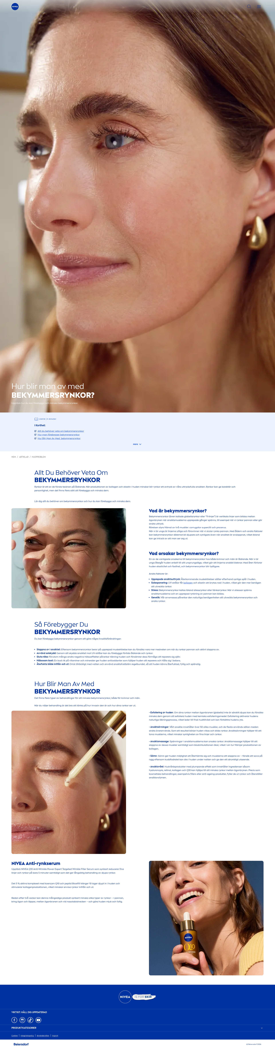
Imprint (55, 1036)
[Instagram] (22, 1020)
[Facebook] (14, 1020)
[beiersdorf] (21, 1044)
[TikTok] (30, 1020)
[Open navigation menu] (259, 6)
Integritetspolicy (27, 1036)
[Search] (249, 6)
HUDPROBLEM (39, 457)
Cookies (14, 1036)
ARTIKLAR (24, 457)
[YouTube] (38, 1020)
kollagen (188, 582)
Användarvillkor (43, 1036)
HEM (13, 457)
